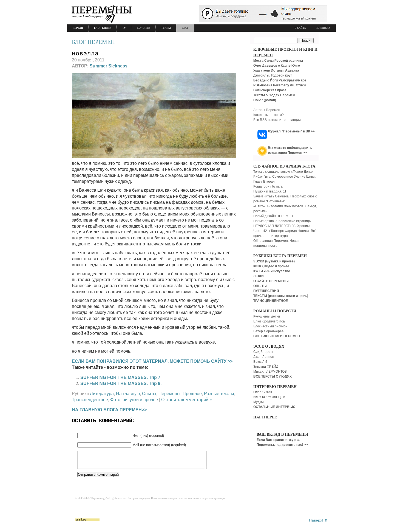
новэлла (85, 53)
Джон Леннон (263, 357)
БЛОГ (185, 28)
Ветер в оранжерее (268, 331)
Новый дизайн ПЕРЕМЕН (273, 216)
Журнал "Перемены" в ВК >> (291, 131)
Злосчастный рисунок (270, 326)
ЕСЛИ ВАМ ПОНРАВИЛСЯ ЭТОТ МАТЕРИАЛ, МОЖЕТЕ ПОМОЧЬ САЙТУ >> (152, 361)
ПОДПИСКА (323, 28)
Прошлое (192, 393)
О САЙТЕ (300, 28)
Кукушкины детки (266, 316)
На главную (128, 393)
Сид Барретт (263, 352)
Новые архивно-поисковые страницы (282, 221)
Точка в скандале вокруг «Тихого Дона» (283, 172)
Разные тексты (219, 393)
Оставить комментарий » (186, 399)
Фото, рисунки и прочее (134, 399)
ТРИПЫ (166, 28)
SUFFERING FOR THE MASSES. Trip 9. (120, 383)
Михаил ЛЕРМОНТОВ (270, 371)
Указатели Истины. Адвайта (276, 70)
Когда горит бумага (268, 186)
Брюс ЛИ (260, 362)
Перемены (169, 393)
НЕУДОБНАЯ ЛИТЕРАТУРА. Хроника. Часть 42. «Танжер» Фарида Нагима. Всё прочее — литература (285, 231)
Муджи (258, 402)
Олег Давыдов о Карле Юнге (276, 65)
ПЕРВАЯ (78, 28)
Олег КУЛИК (262, 392)
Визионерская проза (269, 90)
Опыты (149, 393)
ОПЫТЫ (260, 286)
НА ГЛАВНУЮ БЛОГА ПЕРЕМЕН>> (109, 409)
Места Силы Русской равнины (278, 61)
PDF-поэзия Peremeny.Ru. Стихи (279, 85)
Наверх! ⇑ (318, 520)
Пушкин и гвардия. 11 (269, 191)
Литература (102, 393)
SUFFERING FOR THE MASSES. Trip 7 (120, 377)
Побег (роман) (264, 100)
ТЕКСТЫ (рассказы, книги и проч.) (280, 296)
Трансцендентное (90, 399)
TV (124, 28)
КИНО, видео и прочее (271, 266)
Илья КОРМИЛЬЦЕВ (269, 397)
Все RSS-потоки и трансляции (277, 120)
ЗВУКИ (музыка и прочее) (274, 261)
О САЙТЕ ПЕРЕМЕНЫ (271, 281)
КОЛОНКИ (143, 28)
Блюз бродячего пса (269, 321)
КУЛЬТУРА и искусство (271, 271)
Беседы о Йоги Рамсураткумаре (279, 80)
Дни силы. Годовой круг (272, 75)
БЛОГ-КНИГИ (102, 28)
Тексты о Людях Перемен (274, 95)
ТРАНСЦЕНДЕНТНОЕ (270, 301)
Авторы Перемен (266, 110)
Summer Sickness (108, 66)
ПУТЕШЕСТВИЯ (266, 291)
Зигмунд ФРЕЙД (265, 367)
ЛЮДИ (258, 276)
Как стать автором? (268, 115)
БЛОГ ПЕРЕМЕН (93, 42)
